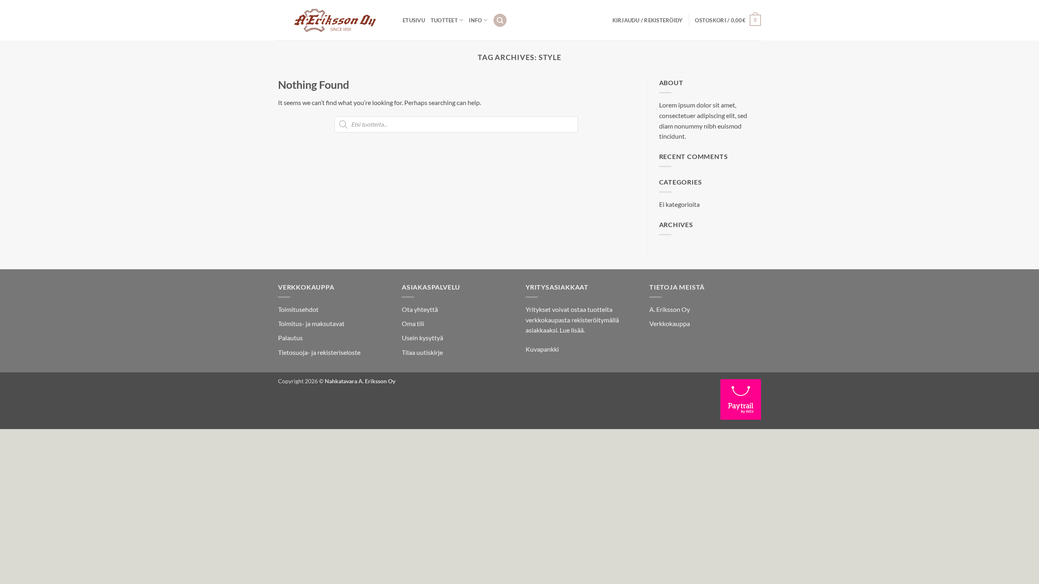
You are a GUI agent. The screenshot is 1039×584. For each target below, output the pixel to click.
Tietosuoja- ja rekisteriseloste (319, 352)
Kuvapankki (542, 349)
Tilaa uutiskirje (422, 352)
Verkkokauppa (669, 323)
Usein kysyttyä (422, 337)
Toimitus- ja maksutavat (311, 323)
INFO (475, 20)
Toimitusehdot (298, 309)
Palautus (290, 337)
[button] (500, 20)
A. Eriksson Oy (669, 309)
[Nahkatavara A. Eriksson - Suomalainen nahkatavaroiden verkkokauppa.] (334, 20)
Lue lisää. (572, 330)
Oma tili (413, 323)
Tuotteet (444, 20)
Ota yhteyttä (420, 309)
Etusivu (414, 20)
